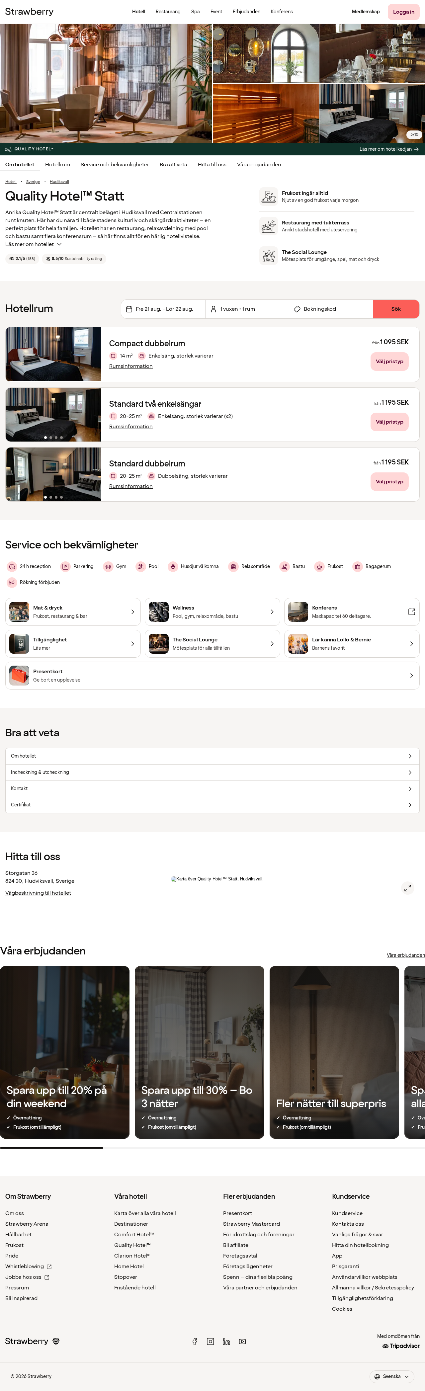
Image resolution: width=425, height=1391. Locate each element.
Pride (11, 1256)
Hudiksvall (59, 182)
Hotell (11, 182)
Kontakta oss (348, 1224)
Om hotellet (20, 164)
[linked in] (226, 1342)
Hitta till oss (212, 164)
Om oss (14, 1213)
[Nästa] (92, 414)
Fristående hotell (135, 1287)
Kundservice (347, 1213)
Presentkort (237, 1213)
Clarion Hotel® (132, 1256)
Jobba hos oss (23, 1277)
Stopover (125, 1277)
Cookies (342, 1309)
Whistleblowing (24, 1266)
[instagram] (210, 1342)
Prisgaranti (345, 1266)
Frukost (14, 1245)
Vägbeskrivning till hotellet (38, 893)
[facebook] (195, 1342)
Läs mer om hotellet (29, 244)
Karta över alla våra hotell (145, 1213)
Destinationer (131, 1224)
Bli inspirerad (21, 1298)
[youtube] (242, 1342)
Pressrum (17, 1287)
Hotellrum (57, 164)
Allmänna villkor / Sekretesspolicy (373, 1287)
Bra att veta (173, 164)
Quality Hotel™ (132, 1245)
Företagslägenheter (248, 1266)
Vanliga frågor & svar (357, 1234)
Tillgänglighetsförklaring (362, 1298)
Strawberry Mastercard (251, 1224)
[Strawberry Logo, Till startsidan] (29, 12)
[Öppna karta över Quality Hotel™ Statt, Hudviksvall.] (407, 888)
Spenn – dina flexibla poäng (258, 1277)
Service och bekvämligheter (115, 164)
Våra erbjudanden (259, 164)
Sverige (33, 182)
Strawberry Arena (26, 1224)
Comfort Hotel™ (134, 1234)
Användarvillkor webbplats (364, 1277)
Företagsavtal (240, 1256)
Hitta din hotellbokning (360, 1245)
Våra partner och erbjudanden (260, 1287)
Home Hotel (129, 1266)
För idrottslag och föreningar (259, 1234)
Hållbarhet (18, 1234)
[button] (53, 415)
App (337, 1256)
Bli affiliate (235, 1245)
